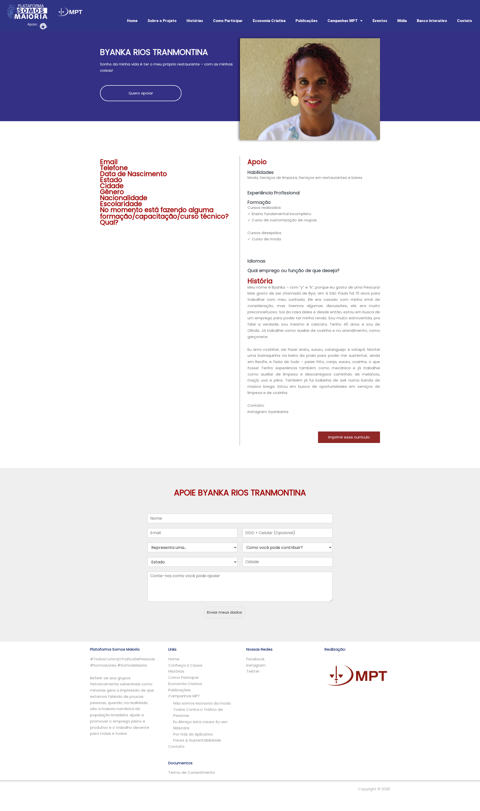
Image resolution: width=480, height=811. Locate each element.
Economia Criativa (269, 20)
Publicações (307, 20)
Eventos (379, 20)
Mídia (402, 20)
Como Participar (228, 20)
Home (132, 20)
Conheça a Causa (185, 665)
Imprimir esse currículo (349, 437)
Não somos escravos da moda (202, 703)
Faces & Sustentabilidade (197, 740)
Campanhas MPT (343, 20)
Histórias (194, 20)
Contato (464, 20)
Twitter (253, 671)
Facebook (255, 659)
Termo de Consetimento (191, 772)
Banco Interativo (432, 20)
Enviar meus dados (224, 612)
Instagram (256, 665)
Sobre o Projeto (162, 20)
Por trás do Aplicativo (193, 734)
